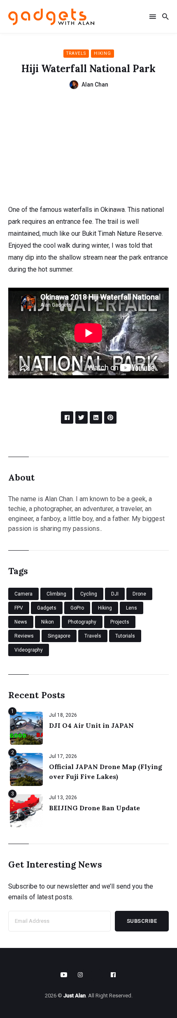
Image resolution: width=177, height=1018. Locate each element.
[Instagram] (80, 975)
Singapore (59, 636)
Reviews (24, 636)
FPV (18, 608)
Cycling (88, 594)
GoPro (77, 608)
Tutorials (125, 636)
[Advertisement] (88, 150)
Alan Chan (95, 84)
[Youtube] (64, 975)
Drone (139, 594)
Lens (131, 608)
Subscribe (142, 921)
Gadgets (46, 608)
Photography (82, 622)
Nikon (47, 622)
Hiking (102, 53)
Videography (28, 650)
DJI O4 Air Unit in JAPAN (91, 725)
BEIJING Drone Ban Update (94, 808)
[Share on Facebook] (67, 417)
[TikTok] (97, 975)
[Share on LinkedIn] (96, 417)
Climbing (56, 594)
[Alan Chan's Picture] (74, 84)
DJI (115, 594)
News (20, 622)
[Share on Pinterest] (110, 417)
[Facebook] (113, 975)
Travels (76, 53)
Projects (119, 622)
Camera (23, 594)
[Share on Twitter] (81, 417)
